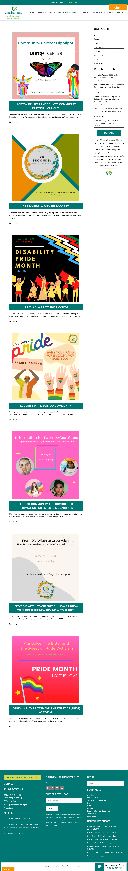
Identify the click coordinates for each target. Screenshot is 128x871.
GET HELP (40, 12)
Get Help (90, 795)
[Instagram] (62, 788)
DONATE (109, 133)
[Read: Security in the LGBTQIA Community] (46, 367)
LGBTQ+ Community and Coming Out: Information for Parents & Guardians (45, 505)
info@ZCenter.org (15, 798)
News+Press (98, 47)
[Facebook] (48, 788)
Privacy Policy (92, 816)
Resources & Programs (67, 12)
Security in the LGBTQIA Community (46, 405)
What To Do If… (93, 798)
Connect (84, 12)
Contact (111, 12)
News (96, 43)
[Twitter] (52, 788)
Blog (95, 35)
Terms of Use (92, 814)
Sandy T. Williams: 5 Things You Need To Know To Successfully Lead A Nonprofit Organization (108, 99)
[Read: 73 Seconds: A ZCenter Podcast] (46, 167)
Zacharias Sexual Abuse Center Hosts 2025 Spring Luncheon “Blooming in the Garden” (108, 111)
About (50, 12)
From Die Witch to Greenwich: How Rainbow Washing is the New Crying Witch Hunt (46, 608)
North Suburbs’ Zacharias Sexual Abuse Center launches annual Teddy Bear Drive (109, 87)
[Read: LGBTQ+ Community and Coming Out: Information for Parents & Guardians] (46, 465)
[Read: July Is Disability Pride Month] (46, 268)
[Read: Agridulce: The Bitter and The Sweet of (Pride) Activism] (46, 669)
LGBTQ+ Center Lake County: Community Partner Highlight (46, 106)
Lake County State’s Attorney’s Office (101, 832)
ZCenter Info (98, 64)
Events (96, 39)
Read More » (13, 122)
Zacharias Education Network (98, 800)
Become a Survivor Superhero (98, 811)
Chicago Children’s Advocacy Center (101, 843)
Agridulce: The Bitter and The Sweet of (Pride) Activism (46, 710)
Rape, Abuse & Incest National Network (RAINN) (105, 852)
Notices (97, 51)
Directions (26, 818)
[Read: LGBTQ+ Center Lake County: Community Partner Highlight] (46, 65)
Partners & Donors (101, 55)
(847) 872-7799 (70, 2)
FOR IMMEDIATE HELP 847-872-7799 (22, 778)
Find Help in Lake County (96, 856)
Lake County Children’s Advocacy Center (102, 839)
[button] (45, 13)
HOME (32, 12)
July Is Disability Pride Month (46, 307)
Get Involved (98, 12)
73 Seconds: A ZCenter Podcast (46, 206)
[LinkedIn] (57, 788)
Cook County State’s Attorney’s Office (101, 836)
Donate (120, 12)
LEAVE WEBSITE (118, 7)
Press (96, 60)
